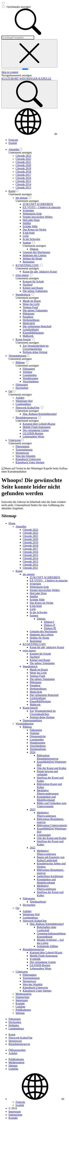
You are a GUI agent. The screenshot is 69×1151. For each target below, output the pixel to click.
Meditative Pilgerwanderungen (48, 792)
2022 (32, 847)
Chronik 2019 (23, 168)
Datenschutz (22, 997)
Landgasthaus (23, 404)
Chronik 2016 (23, 177)
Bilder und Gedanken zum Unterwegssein (51, 805)
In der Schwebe (31, 239)
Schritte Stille (30, 226)
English (12, 142)
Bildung (20, 362)
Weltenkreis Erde (32, 213)
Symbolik (35, 958)
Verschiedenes (31, 381)
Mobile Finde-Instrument (36, 427)
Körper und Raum (33, 287)
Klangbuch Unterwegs (28, 459)
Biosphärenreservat (26, 417)
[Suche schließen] (29, 53)
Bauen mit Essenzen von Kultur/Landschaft (50, 859)
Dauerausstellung (32, 720)
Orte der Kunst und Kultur (51, 768)
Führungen (29, 368)
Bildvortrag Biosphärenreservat (47, 757)
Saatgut (27, 242)
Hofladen (13, 1025)
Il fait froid (28, 232)
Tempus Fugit (30, 307)
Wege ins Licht (31, 304)
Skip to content (9, 72)
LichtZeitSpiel (31, 329)
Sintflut (27, 223)
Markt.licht (29, 323)
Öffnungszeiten (17, 1050)
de (55, 133)
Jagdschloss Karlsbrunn (50, 876)
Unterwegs (14, 440)
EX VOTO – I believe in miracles (42, 207)
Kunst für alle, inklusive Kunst (40, 271)
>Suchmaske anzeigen (18, 6)
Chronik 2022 (23, 158)
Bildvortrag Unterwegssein (52, 825)
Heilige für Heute (32, 258)
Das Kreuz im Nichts (34, 229)
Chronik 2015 (23, 181)
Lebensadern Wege (33, 436)
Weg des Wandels (25, 456)
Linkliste (20, 1006)
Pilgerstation (22, 446)
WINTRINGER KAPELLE (26, 78)
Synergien (28, 210)
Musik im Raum (32, 300)
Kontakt (20, 1003)
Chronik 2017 (23, 174)
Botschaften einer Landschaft (46, 929)
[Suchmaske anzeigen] (29, 94)
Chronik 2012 (30, 564)
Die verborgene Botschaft (37, 326)
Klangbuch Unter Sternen (30, 462)
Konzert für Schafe (33, 281)
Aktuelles (13, 149)
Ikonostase (28, 261)
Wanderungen (30, 378)
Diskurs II (49, 625)
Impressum (22, 1000)
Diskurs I (49, 621)
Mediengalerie (23, 993)
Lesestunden (30, 375)
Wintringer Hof (24, 400)
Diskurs (34, 248)
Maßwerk (28, 335)
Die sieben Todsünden (35, 291)
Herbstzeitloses (31, 319)
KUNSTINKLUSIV (27, 265)
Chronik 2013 (23, 187)
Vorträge (27, 371)
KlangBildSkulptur (33, 332)
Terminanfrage (38, 749)
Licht (25, 235)
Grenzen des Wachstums (36, 252)
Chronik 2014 (23, 184)
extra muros (22, 275)
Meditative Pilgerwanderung (46, 814)
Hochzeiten (22, 387)
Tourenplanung (24, 449)
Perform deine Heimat (35, 352)
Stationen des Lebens (34, 255)
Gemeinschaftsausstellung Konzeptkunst (51, 935)
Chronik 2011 (30, 567)
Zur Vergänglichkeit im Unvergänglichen (35, 347)
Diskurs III (50, 628)
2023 (32, 809)
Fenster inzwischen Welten (38, 216)
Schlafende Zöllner (47, 946)
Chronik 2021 (23, 162)
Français (13, 139)
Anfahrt (20, 397)
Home (11, 523)
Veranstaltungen (17, 355)
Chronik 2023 (23, 155)
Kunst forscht (23, 339)
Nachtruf (28, 284)
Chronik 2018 (23, 171)
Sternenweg (22, 452)
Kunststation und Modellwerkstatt (46, 798)
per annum (21, 197)
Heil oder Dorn (31, 220)
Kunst (11, 191)
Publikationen (23, 1009)
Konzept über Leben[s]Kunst (39, 423)
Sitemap (20, 1012)
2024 (32, 752)
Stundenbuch (23, 294)
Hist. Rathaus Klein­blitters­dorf (40, 413)
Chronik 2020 (23, 165)
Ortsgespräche (38, 736)
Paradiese (28, 316)
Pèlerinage (28, 313)
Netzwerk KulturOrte (27, 407)
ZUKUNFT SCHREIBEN (38, 204)
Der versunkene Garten (36, 430)
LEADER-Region (33, 433)
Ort (10, 391)
